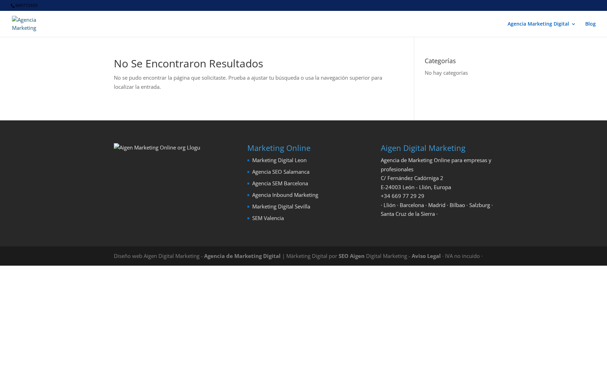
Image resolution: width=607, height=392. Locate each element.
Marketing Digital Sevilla (281, 206)
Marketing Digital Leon (279, 160)
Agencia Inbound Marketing (285, 194)
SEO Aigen (352, 255)
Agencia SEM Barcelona (280, 183)
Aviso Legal (426, 255)
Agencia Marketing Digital (538, 24)
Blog (590, 24)
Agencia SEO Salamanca (280, 171)
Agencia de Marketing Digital (242, 255)
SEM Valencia (268, 217)
